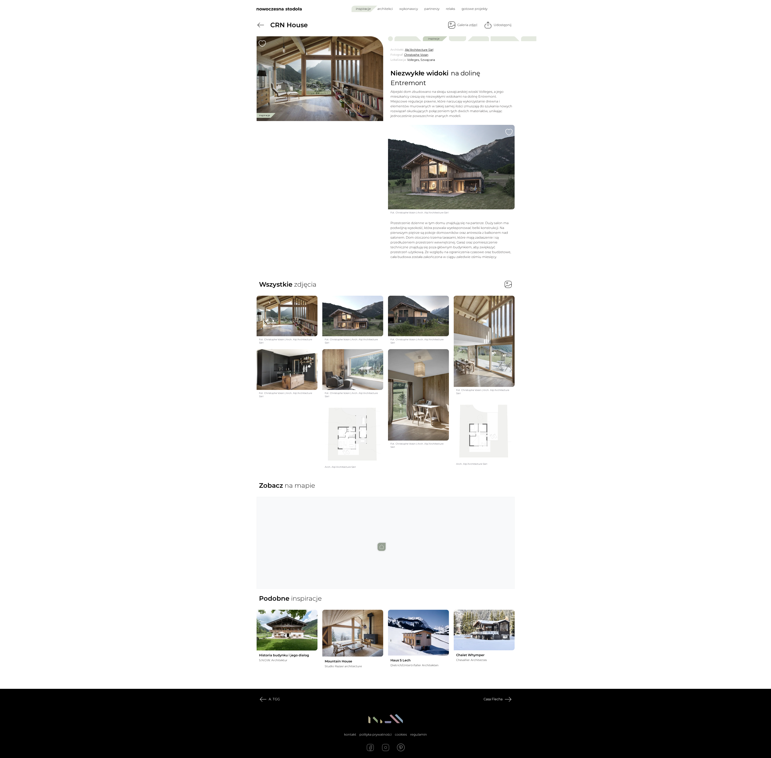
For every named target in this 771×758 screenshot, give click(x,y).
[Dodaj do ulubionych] (262, 44)
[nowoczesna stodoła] (279, 8)
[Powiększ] (320, 78)
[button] (386, 539)
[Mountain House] (352, 633)
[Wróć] (261, 25)
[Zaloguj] (512, 9)
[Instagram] (386, 747)
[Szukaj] (502, 8)
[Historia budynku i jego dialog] (287, 630)
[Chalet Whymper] (484, 630)
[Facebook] (370, 747)
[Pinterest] (401, 747)
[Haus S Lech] (418, 633)
